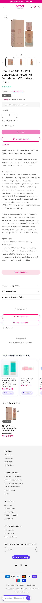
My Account (8, 455)
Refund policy (31, 585)
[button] (4, 6)
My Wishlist (9, 465)
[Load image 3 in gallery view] (31, 62)
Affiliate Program (11, 515)
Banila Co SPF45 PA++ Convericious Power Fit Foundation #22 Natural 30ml (9, 427)
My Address (9, 458)
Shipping (5, 100)
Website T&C (9, 530)
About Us (8, 505)
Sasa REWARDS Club (12, 477)
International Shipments (13, 483)
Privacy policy (9, 589)
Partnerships (9, 512)
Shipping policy (34, 589)
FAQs (6, 494)
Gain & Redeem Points (13, 480)
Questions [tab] (6, 328)
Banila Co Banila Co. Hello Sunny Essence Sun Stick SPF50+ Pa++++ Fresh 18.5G (9, 381)
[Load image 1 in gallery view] (10, 62)
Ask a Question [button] (22, 322)
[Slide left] (16, 55)
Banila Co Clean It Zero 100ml (27, 380)
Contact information (22, 592)
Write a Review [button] (22, 317)
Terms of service (21, 589)
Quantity (5, 110)
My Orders (8, 462)
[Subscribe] (34, 549)
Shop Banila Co (21, 272)
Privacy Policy (9, 533)
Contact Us (8, 519)
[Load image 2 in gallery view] (21, 62)
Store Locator (9, 508)
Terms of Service (10, 537)
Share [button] (6, 144)
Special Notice (9, 490)
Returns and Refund (12, 487)
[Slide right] (26, 55)
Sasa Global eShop (18, 585)
